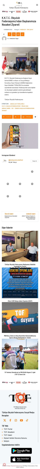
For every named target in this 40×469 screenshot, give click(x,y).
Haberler (23, 29)
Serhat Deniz (6, 108)
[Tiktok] (27, 420)
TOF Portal (8, 429)
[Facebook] (9, 34)
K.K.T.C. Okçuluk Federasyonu (11, 106)
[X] (14, 34)
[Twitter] (4, 420)
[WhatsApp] (18, 34)
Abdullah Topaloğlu (17, 104)
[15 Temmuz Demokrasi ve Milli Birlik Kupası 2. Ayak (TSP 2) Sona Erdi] (20, 354)
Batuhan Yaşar (14, 38)
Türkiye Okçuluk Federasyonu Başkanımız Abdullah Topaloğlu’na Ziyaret (20, 265)
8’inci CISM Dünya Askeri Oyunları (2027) (20, 301)
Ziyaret (4, 110)
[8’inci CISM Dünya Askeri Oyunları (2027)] (20, 282)
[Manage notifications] (4, 464)
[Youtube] (21, 420)
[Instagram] (16, 420)
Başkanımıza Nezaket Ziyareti (11, 216)
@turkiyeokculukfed (16, 160)
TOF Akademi (9, 432)
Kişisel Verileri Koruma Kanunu (15, 438)
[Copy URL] (22, 34)
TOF (12, 108)
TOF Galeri (8, 435)
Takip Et (34, 161)
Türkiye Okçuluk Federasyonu (24, 108)
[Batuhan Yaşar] (4, 38)
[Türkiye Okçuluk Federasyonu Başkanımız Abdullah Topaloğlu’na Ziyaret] (20, 246)
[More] (35, 117)
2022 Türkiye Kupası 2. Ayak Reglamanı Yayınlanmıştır (28, 217)
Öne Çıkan (30, 29)
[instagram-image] (8, 171)
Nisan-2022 (24, 106)
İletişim (6, 441)
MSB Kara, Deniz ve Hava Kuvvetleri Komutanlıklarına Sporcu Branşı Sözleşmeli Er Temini (20, 337)
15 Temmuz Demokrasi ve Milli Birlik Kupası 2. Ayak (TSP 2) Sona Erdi (20, 373)
